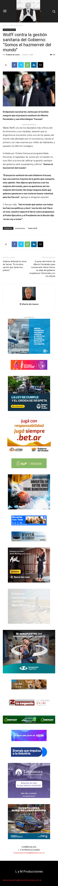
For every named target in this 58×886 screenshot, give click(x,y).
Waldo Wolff (32, 228)
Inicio (5, 25)
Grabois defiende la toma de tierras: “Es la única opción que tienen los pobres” (14, 266)
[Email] (40, 65)
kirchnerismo (20, 228)
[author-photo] (29, 300)
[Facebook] (14, 65)
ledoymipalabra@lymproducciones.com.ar (22, 880)
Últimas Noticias (16, 25)
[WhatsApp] (27, 65)
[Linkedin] (34, 65)
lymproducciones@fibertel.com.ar (29, 853)
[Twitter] (21, 65)
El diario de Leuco (13, 55)
